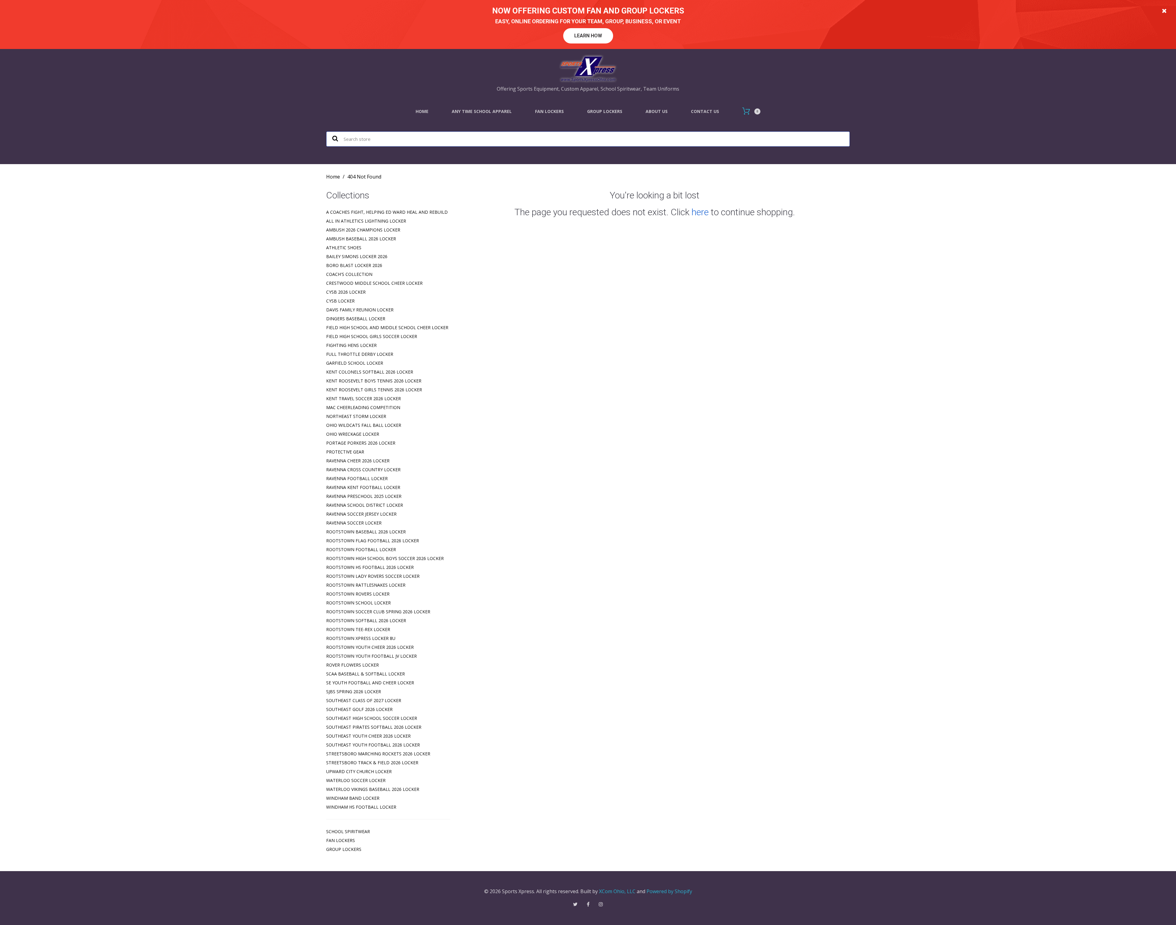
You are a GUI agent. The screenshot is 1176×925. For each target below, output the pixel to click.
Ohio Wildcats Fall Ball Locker (363, 425)
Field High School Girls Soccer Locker (371, 336)
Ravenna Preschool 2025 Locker (363, 496)
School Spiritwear (348, 831)
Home (422, 111)
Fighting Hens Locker (351, 345)
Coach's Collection (349, 274)
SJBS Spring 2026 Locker (353, 691)
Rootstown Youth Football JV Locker (371, 656)
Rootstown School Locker (358, 603)
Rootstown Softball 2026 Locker (366, 620)
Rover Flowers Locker (352, 665)
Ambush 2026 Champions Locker (363, 230)
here (700, 212)
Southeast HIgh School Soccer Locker (371, 718)
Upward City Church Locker (359, 771)
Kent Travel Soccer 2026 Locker (363, 398)
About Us (657, 111)
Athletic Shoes (343, 247)
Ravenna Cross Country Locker (363, 469)
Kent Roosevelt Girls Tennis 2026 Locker (374, 390)
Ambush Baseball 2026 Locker (361, 239)
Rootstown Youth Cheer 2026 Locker (370, 647)
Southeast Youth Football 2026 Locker (373, 745)
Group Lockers (604, 111)
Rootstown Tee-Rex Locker (358, 629)
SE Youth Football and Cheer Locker (370, 683)
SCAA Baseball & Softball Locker (365, 674)
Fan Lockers (549, 111)
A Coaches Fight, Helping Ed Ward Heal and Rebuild (387, 212)
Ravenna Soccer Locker (354, 523)
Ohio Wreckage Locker (352, 434)
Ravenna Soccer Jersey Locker (361, 514)
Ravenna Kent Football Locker (363, 487)
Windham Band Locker (352, 798)
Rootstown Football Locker (361, 549)
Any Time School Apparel (482, 111)
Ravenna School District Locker (364, 505)
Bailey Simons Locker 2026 (356, 256)
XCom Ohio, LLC (617, 891)
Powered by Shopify (669, 891)
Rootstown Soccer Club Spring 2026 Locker (378, 612)
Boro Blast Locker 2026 (354, 265)
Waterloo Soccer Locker (356, 780)
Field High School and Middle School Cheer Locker (387, 327)
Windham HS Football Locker (361, 807)
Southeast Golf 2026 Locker (359, 709)
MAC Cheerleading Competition (363, 407)
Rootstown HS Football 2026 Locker (370, 567)
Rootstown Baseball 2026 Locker (366, 532)
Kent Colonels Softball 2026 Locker (369, 372)
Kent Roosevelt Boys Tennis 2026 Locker (373, 381)
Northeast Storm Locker (356, 416)
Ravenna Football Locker (357, 478)
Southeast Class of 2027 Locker (363, 700)
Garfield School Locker (354, 363)
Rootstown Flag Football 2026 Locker (372, 540)
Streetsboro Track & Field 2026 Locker (372, 762)
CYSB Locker (340, 301)
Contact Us (705, 111)
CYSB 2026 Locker (346, 292)
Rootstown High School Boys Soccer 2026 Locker (385, 558)
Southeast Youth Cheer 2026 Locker (368, 736)
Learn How (588, 36)
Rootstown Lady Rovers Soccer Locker (373, 576)
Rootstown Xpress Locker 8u (360, 638)
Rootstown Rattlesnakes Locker (365, 585)
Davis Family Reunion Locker (360, 310)
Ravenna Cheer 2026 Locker (358, 461)
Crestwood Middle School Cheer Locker (374, 283)
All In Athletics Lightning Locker (366, 221)
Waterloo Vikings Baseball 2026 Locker (372, 789)
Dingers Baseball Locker (355, 318)
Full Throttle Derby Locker (359, 354)
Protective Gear (345, 452)
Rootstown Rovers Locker (358, 594)
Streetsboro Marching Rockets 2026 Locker (378, 754)
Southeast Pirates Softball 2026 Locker (373, 727)
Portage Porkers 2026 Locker (360, 443)
